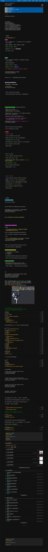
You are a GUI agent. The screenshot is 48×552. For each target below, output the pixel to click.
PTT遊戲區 (6, 3)
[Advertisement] (24, 531)
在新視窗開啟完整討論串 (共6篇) (24, 467)
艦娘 (10, 433)
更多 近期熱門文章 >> (24, 495)
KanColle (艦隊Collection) (11, 3)
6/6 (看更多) (9, 12)
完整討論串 (8, 445)
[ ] (8, 473)
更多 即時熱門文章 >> (24, 522)
